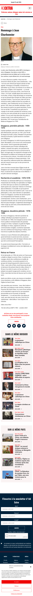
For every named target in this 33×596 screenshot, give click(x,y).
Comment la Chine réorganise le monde (22, 386)
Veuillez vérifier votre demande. (16, 532)
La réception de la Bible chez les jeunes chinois (22, 364)
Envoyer (16, 528)
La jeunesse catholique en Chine (22, 341)
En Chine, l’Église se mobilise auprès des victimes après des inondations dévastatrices (22, 462)
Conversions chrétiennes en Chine (22, 415)
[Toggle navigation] (29, 8)
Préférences (16, 590)
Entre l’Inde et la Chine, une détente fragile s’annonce (21, 437)
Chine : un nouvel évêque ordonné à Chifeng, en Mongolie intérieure (22, 449)
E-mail (16, 520)
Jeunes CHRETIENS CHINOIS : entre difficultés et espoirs (22, 375)
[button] (30, 567)
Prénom (16, 513)
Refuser (16, 586)
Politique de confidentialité (16, 593)
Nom (16, 506)
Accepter (16, 582)
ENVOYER (16, 321)
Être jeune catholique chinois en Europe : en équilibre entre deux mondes (22, 352)
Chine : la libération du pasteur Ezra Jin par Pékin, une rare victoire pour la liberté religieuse (22, 475)
